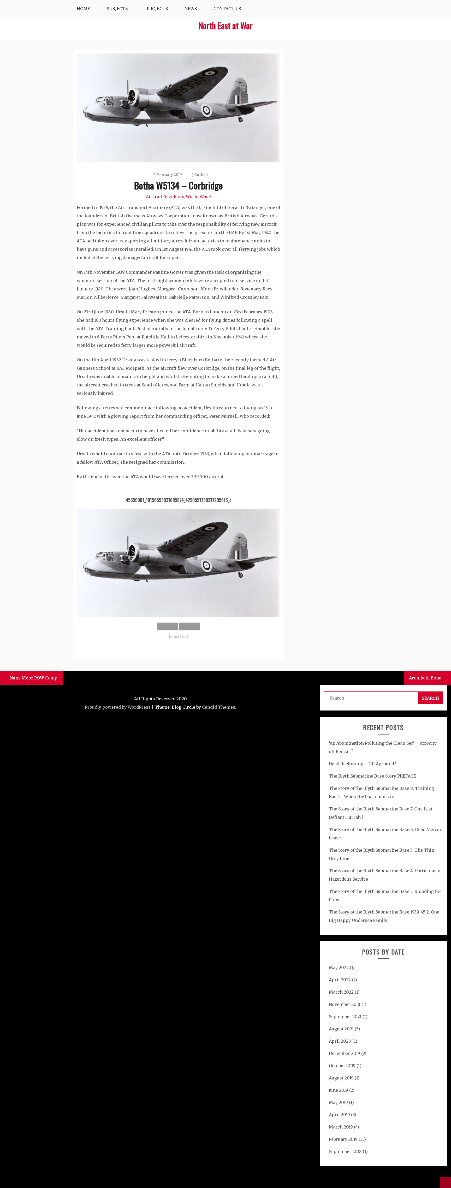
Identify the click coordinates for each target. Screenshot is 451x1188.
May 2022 (339, 967)
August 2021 (341, 1028)
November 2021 (344, 1004)
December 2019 (344, 1053)
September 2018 (345, 1151)
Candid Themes (218, 707)
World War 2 (198, 196)
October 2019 (342, 1065)
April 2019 (339, 1114)
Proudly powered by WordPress (118, 707)
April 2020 (340, 1041)
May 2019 (338, 1102)
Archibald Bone (425, 677)
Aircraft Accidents (165, 196)
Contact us (227, 8)
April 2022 (340, 979)
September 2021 (345, 1016)
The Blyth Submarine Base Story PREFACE (372, 776)
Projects (157, 8)
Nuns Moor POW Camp (33, 677)
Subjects (117, 8)
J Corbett (200, 174)
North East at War (226, 25)
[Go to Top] (445, 1182)
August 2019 (341, 1077)
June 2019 (338, 1090)
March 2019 (341, 1127)
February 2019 (343, 1139)
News (191, 8)
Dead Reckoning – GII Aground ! (362, 763)
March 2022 (341, 992)
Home (83, 8)
